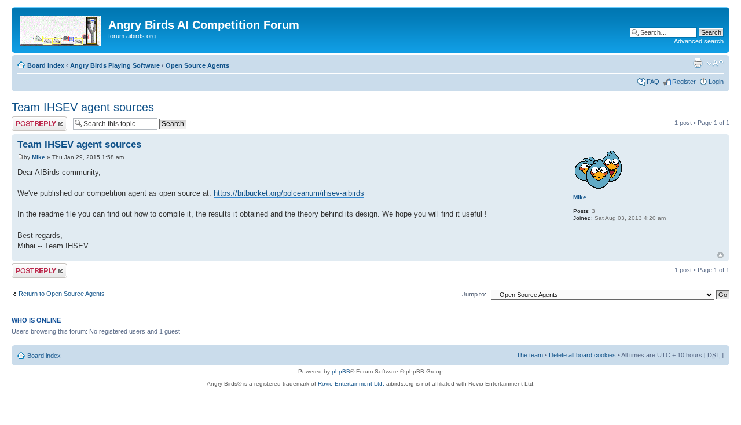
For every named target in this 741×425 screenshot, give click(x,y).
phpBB (341, 371)
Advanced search (699, 41)
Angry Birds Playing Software (115, 65)
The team (529, 354)
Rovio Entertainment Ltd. (351, 383)
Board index (45, 65)
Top (720, 255)
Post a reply (28, 119)
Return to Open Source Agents (62, 293)
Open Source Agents (197, 65)
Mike (38, 157)
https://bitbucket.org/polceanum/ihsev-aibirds (289, 193)
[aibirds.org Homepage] (61, 28)
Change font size (715, 63)
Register (684, 81)
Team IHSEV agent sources (83, 107)
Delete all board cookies (582, 354)
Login (716, 81)
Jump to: (474, 294)
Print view (697, 63)
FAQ (653, 81)
